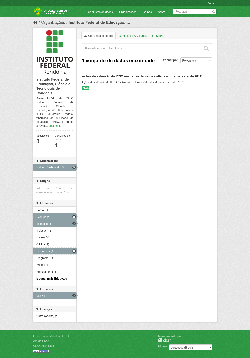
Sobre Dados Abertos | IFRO (51, 336)
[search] (206, 48)
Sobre (161, 12)
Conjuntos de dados (100, 12)
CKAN (164, 340)
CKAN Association (44, 346)
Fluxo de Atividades (134, 36)
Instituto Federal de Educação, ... (99, 22)
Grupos (147, 12)
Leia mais (55, 126)
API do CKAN (41, 341)
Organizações (127, 12)
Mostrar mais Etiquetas (51, 278)
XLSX (86, 87)
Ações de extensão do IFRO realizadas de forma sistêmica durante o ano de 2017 (142, 76)
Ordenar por (170, 60)
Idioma (162, 346)
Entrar (211, 3)
